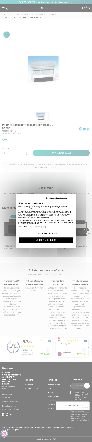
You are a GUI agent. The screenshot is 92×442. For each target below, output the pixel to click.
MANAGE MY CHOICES (46, 234)
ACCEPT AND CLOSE (46, 240)
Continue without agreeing (57, 198)
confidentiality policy (40, 227)
